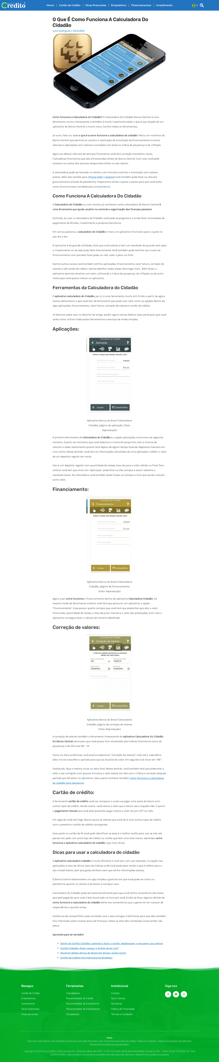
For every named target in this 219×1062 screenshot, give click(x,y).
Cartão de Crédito (69, 5)
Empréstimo (118, 5)
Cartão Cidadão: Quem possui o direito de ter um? (89, 948)
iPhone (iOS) (95, 176)
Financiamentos (141, 5)
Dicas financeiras (95, 5)
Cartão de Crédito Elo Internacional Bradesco (86, 957)
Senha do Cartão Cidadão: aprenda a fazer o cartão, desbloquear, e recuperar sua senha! (111, 943)
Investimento (164, 5)
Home (50, 5)
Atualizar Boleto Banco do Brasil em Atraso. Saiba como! (93, 952)
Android (109, 176)
